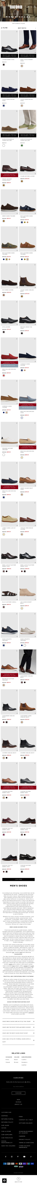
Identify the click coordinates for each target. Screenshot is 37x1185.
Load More (18, 879)
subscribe (18, 1093)
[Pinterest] (17, 1156)
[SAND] (22, 457)
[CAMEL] (25, 370)
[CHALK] (6, 645)
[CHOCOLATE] (4, 185)
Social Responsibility (7, 1142)
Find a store (6, 1131)
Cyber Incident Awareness (24, 1146)
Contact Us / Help (26, 1119)
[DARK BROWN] (4, 571)
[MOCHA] (4, 295)
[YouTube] (24, 1156)
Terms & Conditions (26, 1142)
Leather (24, 1064)
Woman (18, 1102)
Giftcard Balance (26, 1123)
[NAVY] (4, 106)
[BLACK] (4, 65)
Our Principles (7, 1137)
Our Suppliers (6, 1134)
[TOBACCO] (22, 722)
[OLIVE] (25, 222)
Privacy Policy (24, 1139)
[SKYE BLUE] (22, 418)
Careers (22, 1136)
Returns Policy (7, 1122)
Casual (8, 1062)
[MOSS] (22, 145)
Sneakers (24, 1062)
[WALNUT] (4, 798)
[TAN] (22, 66)
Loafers (24, 1059)
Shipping (4, 1115)
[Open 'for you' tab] (4, 1180)
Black (16, 1059)
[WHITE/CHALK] (4, 455)
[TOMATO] (4, 375)
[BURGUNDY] (4, 835)
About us (18, 1104)
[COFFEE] (4, 758)
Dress (7, 1059)
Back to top (18, 1181)
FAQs (21, 1116)
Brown (16, 1062)
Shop (16, 14)
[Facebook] (5, 1156)
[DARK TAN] (22, 534)
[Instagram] (11, 1156)
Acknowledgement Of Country (26, 1132)
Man (18, 1099)
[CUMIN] (4, 145)
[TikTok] (31, 1156)
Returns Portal (7, 1119)
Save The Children (8, 1145)
